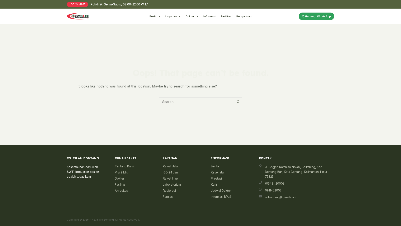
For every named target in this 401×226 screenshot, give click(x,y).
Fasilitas (226, 16)
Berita (215, 166)
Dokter (190, 16)
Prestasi (216, 178)
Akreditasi (121, 190)
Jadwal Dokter (221, 190)
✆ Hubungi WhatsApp (316, 16)
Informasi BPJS (221, 196)
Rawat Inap (170, 178)
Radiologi (169, 190)
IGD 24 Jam (171, 172)
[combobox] (196, 102)
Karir (214, 184)
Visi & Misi (121, 172)
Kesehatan (218, 172)
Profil (153, 16)
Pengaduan (243, 16)
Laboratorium (172, 184)
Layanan (171, 16)
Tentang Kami (124, 166)
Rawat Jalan (171, 166)
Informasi (209, 16)
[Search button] (238, 102)
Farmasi (168, 196)
